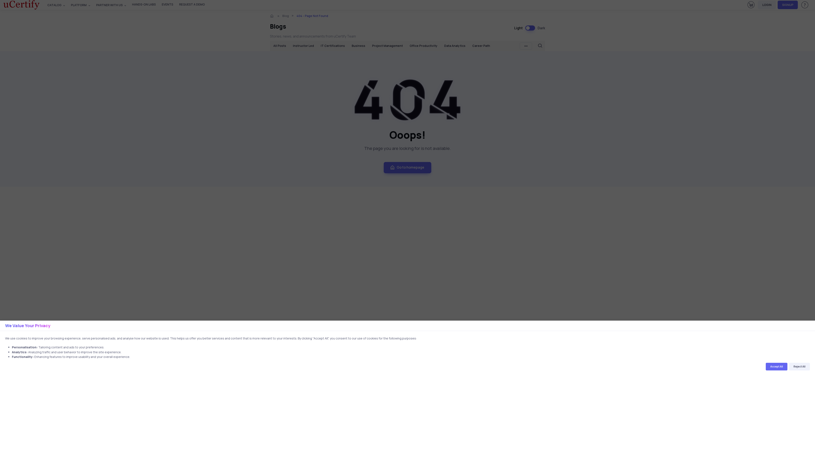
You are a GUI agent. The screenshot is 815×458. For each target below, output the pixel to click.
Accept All (776, 366)
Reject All (799, 366)
